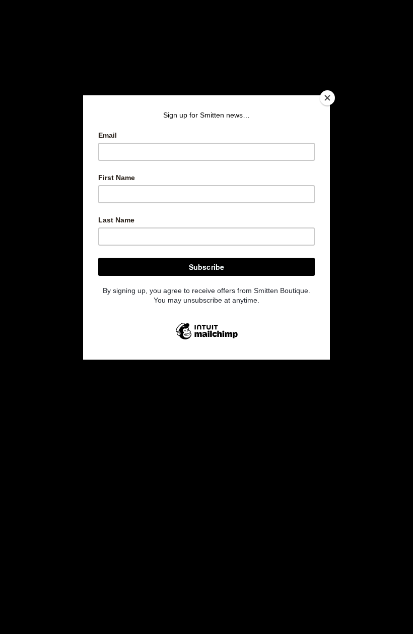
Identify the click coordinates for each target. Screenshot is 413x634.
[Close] (327, 97)
